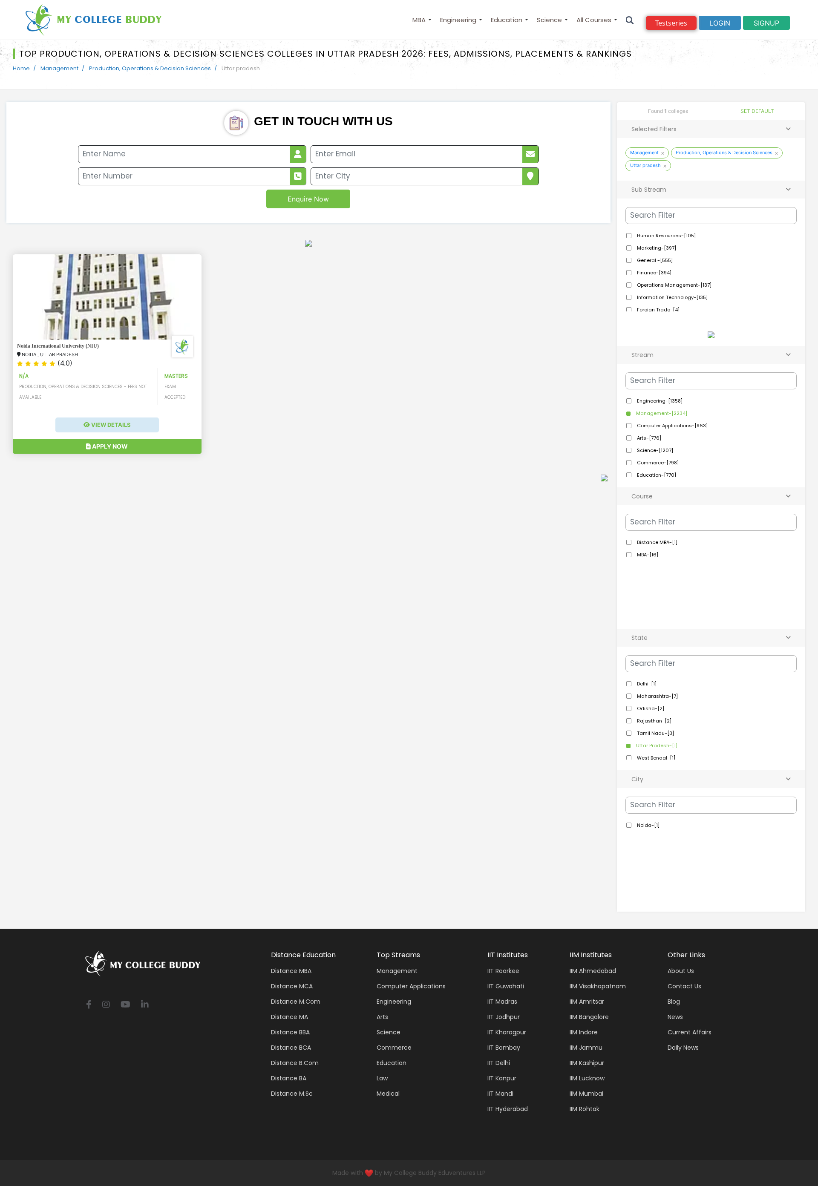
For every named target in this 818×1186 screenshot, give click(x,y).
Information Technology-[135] (672, 297)
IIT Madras (502, 1001)
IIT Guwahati (505, 986)
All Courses (593, 19)
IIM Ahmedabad (593, 971)
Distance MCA (292, 986)
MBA (419, 19)
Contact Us (684, 986)
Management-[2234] (661, 413)
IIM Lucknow (587, 1078)
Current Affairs (689, 1032)
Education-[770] (656, 475)
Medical (388, 1093)
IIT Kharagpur (506, 1032)
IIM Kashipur (587, 1063)
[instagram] (106, 1005)
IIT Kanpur (501, 1078)
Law (382, 1078)
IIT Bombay (503, 1047)
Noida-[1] (648, 825)
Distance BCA (291, 1047)
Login (719, 23)
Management (59, 68)
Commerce (394, 1047)
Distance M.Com (295, 1001)
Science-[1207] (654, 450)
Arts (382, 1017)
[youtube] (125, 1005)
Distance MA (289, 1017)
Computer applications (411, 986)
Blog (674, 1001)
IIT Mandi (500, 1093)
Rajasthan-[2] (653, 720)
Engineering (458, 19)
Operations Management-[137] (673, 285)
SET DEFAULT (757, 111)
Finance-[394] (653, 272)
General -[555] (654, 260)
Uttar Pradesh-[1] (656, 745)
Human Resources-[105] (666, 235)
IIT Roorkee (503, 971)
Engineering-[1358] (659, 400)
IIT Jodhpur (503, 1017)
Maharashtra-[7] (657, 696)
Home (21, 68)
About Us (681, 971)
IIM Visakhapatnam (598, 986)
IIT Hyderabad (507, 1109)
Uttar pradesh (645, 165)
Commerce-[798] (657, 462)
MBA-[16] (647, 554)
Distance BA (288, 1078)
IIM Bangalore (589, 1017)
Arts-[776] (648, 438)
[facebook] (89, 1005)
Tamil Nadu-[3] (655, 733)
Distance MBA (291, 971)
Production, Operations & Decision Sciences (150, 68)
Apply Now (109, 446)
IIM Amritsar (587, 1001)
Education (506, 19)
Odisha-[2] (650, 708)
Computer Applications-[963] (672, 425)
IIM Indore (584, 1032)
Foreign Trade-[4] (658, 309)
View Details (110, 424)
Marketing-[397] (656, 248)
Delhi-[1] (646, 683)
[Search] (629, 20)
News (675, 1017)
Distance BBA (290, 1032)
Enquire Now (308, 199)
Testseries (671, 23)
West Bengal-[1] (655, 757)
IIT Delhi (498, 1063)
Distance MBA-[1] (656, 542)
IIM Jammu (586, 1047)
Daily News (683, 1047)
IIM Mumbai (586, 1093)
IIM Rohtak (584, 1109)
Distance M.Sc (292, 1093)
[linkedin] (145, 1005)
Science (549, 19)
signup (766, 23)
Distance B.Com (295, 1063)
